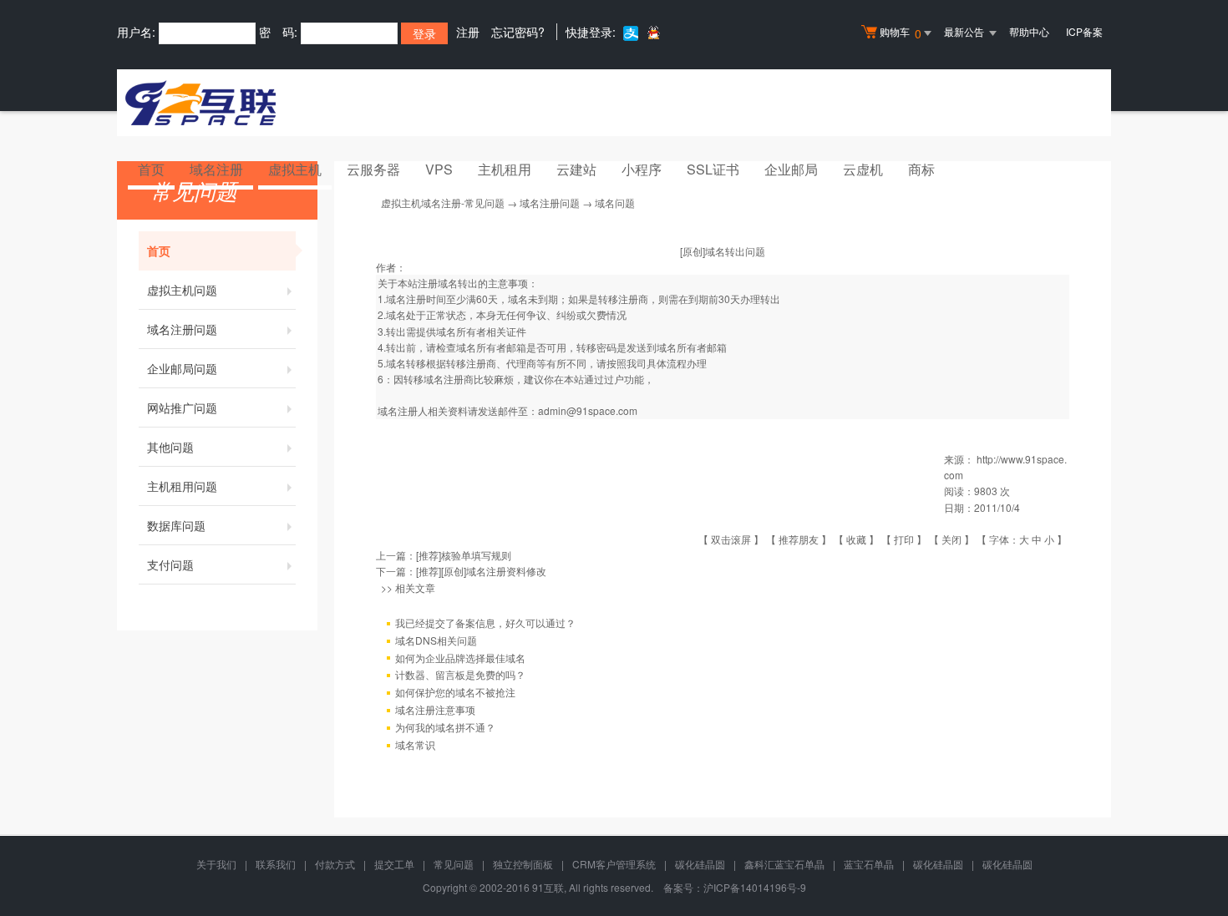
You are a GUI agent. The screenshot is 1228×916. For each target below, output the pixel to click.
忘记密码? (518, 31)
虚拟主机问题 (182, 289)
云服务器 (373, 169)
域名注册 (216, 169)
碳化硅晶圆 (700, 864)
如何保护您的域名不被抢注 (455, 692)
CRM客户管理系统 (614, 864)
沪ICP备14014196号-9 (754, 887)
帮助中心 (1029, 31)
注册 (468, 31)
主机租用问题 (182, 486)
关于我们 (216, 864)
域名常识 (415, 744)
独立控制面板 (523, 864)
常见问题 (454, 864)
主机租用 (504, 169)
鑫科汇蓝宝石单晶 (784, 864)
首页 (151, 169)
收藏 (856, 539)
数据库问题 (176, 525)
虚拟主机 (295, 169)
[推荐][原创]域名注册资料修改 (481, 571)
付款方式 (335, 864)
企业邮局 (791, 169)
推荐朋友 (799, 539)
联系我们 (276, 864)
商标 (921, 169)
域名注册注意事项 (435, 709)
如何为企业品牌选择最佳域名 (460, 657)
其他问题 (170, 446)
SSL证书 (713, 169)
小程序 (642, 169)
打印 (904, 539)
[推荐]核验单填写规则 (463, 555)
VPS (439, 169)
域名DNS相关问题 (436, 640)
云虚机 (863, 169)
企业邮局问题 (182, 368)
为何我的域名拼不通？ (445, 727)
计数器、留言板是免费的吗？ (460, 674)
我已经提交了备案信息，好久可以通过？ (485, 622)
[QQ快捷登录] (653, 32)
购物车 (900, 33)
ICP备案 (1084, 31)
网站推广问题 (182, 407)
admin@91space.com (587, 410)
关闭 (951, 539)
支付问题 (170, 564)
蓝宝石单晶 (869, 864)
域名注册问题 (182, 329)
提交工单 (394, 864)
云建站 (576, 169)
